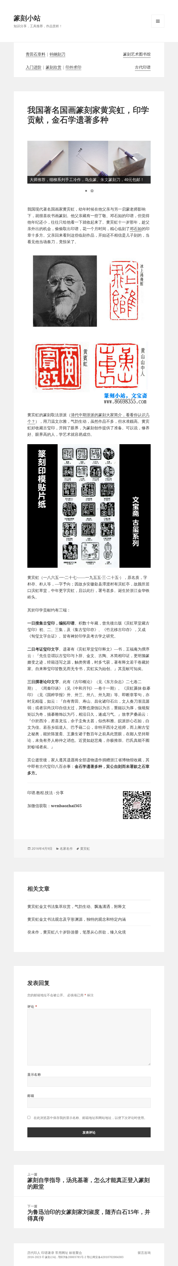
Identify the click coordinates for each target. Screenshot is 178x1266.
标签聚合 (75, 1252)
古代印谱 (143, 67)
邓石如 (136, 228)
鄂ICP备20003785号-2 (72, 1257)
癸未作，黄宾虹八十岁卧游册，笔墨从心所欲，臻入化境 (76, 932)
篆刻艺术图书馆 (137, 54)
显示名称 (34, 1074)
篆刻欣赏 (53, 67)
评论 (32, 1006)
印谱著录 (47, 1252)
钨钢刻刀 (57, 54)
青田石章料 (35, 54)
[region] (89, 170)
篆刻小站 (27, 17)
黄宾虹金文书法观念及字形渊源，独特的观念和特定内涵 (76, 919)
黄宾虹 (85, 848)
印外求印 (73, 67)
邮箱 (30, 1095)
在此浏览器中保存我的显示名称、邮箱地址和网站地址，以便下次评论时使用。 (90, 1117)
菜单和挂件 (158, 27)
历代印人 (33, 1252)
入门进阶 (33, 67)
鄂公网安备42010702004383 (105, 1257)
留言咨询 (144, 1252)
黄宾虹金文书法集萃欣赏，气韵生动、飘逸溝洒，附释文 (76, 906)
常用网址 (61, 1252)
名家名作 (66, 848)
